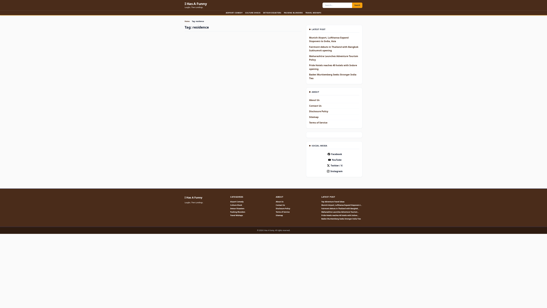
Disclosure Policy (318, 111)
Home (187, 21)
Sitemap (314, 117)
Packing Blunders (293, 13)
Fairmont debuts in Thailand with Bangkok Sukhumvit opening (339, 208)
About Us (314, 100)
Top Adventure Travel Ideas (332, 202)
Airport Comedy (234, 13)
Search (357, 5)
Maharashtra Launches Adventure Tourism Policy (339, 212)
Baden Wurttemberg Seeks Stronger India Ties (341, 219)
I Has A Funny (196, 3)
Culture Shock (253, 13)
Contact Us (315, 105)
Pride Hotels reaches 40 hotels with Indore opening (339, 215)
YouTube (336, 159)
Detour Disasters (272, 13)
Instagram (336, 171)
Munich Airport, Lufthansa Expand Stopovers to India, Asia (341, 205)
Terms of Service (318, 122)
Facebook (336, 154)
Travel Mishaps (313, 13)
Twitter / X (337, 165)
